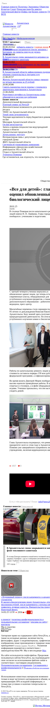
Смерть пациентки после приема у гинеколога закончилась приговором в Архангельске (25, 88)
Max (44, 650)
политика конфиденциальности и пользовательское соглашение (22, 620)
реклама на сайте (39, 622)
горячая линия (41, 47)
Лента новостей (27, 507)
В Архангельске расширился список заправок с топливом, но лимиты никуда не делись (25, 50)
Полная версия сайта (11, 17)
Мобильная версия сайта (13, 617)
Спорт (13, 9)
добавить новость (25, 47)
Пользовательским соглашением (16, 665)
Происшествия (24, 9)
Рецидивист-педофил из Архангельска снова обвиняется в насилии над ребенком (24, 95)
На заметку (36, 9)
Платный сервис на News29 (16, 104)
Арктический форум (11, 12)
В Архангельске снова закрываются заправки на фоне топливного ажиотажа (26, 58)
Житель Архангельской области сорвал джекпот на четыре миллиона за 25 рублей (25, 80)
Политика (23, 7)
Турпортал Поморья (12, 154)
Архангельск (23, 23)
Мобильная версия (26, 38)
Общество (44, 7)
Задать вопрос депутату (14, 134)
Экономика (33, 7)
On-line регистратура (12, 124)
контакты (5, 624)
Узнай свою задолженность (15, 114)
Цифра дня (26, 12)
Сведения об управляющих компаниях (21, 144)
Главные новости (9, 7)
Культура (5, 9)
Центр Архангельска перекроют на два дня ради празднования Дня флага (26, 65)
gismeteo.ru (5, 692)
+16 (18, 26)
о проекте (5, 619)
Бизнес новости (39, 12)
